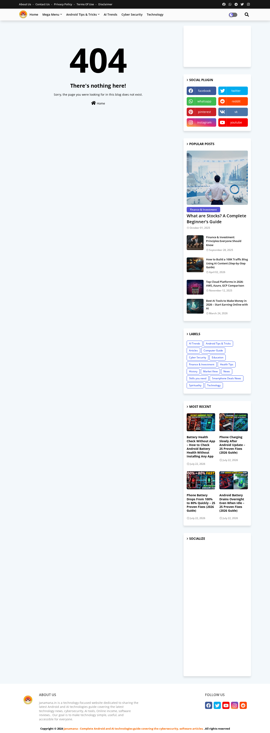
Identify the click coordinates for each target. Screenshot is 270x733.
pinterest (204, 112)
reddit (236, 101)
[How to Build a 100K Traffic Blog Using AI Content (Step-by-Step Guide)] (195, 264)
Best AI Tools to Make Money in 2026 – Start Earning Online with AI (227, 304)
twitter (236, 91)
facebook (204, 91)
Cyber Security (132, 14)
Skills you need (197, 378)
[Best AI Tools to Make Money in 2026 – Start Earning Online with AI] (195, 306)
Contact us (42, 4)
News (226, 371)
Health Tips (226, 364)
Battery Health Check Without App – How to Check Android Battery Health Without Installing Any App (201, 446)
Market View (210, 371)
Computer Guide (213, 350)
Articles (193, 350)
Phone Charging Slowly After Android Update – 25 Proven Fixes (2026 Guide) (232, 444)
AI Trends (110, 14)
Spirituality (195, 385)
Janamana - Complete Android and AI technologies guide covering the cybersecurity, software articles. (134, 728)
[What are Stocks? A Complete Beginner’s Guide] (217, 178)
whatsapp (204, 101)
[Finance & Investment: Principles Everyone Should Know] (195, 242)
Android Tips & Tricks (81, 14)
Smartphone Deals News (226, 378)
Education (217, 357)
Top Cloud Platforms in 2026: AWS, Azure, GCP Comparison (225, 283)
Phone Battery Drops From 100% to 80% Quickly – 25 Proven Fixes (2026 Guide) (201, 503)
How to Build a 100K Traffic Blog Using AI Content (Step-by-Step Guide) (227, 263)
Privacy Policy (63, 4)
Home (34, 14)
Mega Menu (50, 14)
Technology (155, 14)
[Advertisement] (217, 608)
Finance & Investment (201, 364)
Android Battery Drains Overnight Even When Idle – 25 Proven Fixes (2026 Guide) (231, 503)
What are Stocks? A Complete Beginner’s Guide (216, 218)
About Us (25, 4)
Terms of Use (85, 4)
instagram (204, 122)
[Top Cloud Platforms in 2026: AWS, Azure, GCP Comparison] (195, 287)
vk (236, 112)
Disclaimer (105, 4)
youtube (236, 122)
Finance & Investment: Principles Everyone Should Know (223, 241)
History (193, 371)
